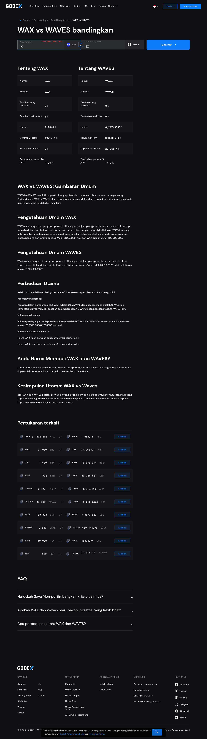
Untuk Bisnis (105, 690)
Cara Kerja (34, 6)
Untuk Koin (70, 701)
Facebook (184, 684)
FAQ (86, 6)
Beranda (21, 684)
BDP (27, 514)
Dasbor (170, 6)
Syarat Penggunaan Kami (72, 733)
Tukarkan (166, 44)
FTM (27, 475)
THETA (29, 488)
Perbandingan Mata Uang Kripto (51, 20)
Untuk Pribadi (106, 684)
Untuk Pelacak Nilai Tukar (74, 708)
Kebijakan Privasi (97, 733)
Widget (21, 707)
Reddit (182, 718)
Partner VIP (70, 684)
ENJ (27, 449)
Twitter (182, 691)
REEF (75, 462)
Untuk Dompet (72, 695)
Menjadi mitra (190, 6)
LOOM (76, 527)
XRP (74, 449)
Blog (93, 6)
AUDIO (29, 501)
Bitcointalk (184, 711)
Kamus (20, 713)
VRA (27, 436)
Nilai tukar (65, 6)
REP (27, 553)
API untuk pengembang (76, 715)
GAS (74, 540)
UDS (74, 514)
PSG (74, 436)
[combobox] (108, 6)
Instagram (184, 704)
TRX (27, 462)
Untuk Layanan (72, 690)
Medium (183, 698)
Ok (156, 732)
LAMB (28, 527)
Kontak (76, 6)
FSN (27, 540)
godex (26, 20)
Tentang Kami (50, 6)
